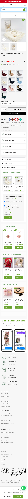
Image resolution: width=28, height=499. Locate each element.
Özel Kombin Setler (5, 403)
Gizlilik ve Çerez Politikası (7, 442)
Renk (2, 69)
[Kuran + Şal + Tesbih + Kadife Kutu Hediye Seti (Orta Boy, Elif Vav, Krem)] (19, 262)
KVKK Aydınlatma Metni (6, 445)
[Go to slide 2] (14, 40)
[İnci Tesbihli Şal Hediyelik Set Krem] (7, 180)
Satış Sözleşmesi (5, 437)
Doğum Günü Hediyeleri (20, 15)
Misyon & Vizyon (4, 456)
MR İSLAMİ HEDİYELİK (6, 449)
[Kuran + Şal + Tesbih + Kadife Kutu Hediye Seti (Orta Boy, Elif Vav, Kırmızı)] (8, 262)
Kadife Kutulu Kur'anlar (6, 398)
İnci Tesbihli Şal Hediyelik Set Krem (8, 188)
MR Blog (3, 459)
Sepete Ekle (17, 109)
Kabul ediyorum (18, 496)
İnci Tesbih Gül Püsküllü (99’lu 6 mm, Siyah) (19, 301)
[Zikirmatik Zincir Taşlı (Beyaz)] (19, 180)
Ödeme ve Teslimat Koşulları (7, 432)
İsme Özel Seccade (5, 420)
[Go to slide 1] (12, 40)
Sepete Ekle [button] (8, 277)
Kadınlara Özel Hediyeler (6, 418)
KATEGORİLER (4, 391)
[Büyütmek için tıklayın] (4, 39)
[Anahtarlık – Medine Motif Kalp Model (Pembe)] (19, 234)
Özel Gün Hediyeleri (7, 15)
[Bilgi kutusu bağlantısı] (13, 356)
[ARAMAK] (24, 9)
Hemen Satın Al (13, 114)
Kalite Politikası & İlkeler (6, 454)
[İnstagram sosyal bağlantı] (12, 119)
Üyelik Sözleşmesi (5, 439)
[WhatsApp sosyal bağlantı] (20, 119)
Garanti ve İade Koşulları (6, 434)
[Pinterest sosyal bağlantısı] (18, 119)
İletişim (2, 461)
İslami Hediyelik (4, 393)
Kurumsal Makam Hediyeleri (7, 423)
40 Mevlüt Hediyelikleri (11, 122)
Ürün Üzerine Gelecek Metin (7, 101)
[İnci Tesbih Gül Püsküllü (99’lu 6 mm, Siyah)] (19, 292)
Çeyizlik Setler (4, 425)
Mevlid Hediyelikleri (5, 406)
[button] (2, 30)
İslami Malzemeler (5, 401)
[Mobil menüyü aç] (2, 5)
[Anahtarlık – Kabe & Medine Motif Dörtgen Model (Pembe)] (8, 234)
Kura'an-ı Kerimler (5, 396)
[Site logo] (13, 5)
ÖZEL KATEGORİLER (6, 410)
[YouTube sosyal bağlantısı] (15, 119)
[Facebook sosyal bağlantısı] (10, 119)
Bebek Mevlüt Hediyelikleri (13, 124)
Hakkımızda (3, 451)
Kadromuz (3, 464)
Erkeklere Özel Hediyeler (6, 415)
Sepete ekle (8, 217)
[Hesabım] (25, 5)
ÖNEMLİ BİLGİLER (5, 429)
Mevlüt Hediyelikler (15, 125)
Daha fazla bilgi (8, 496)
